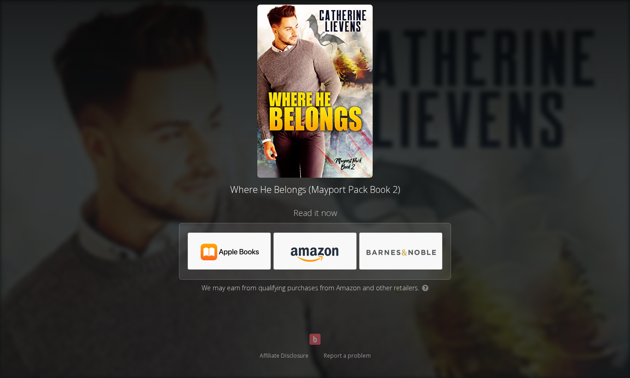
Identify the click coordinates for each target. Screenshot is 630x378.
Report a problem (347, 356)
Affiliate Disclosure (284, 356)
